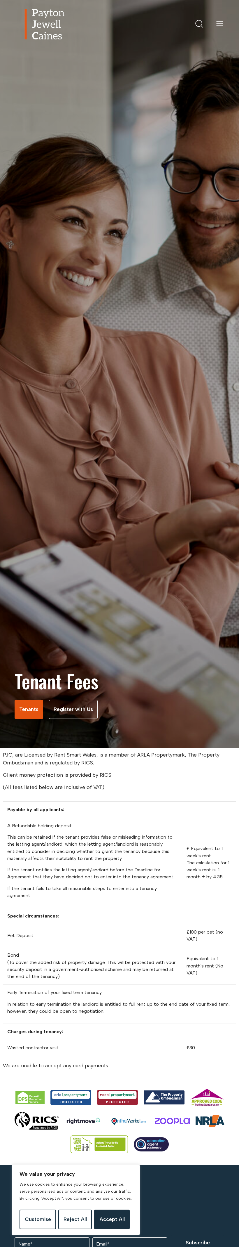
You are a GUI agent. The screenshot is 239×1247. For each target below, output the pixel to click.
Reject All (75, 1219)
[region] (76, 1199)
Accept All (112, 1219)
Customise (38, 1219)
